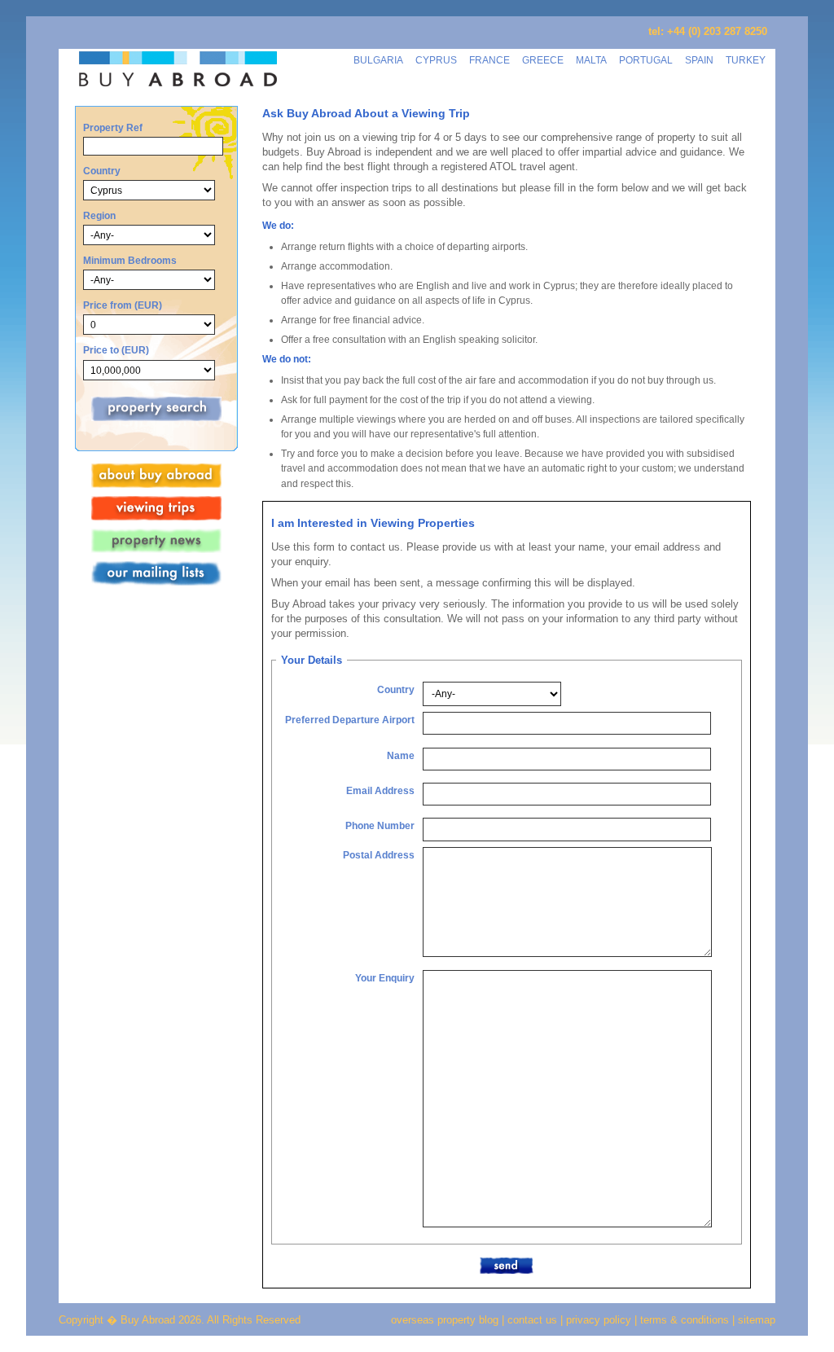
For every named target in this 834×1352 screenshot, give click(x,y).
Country (102, 170)
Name (401, 755)
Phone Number (380, 825)
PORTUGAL (646, 60)
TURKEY (746, 60)
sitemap (755, 1320)
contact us (532, 1320)
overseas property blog (444, 1320)
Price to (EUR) (116, 350)
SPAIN (699, 60)
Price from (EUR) (122, 305)
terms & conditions (686, 1320)
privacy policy (598, 1320)
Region (99, 215)
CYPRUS (436, 60)
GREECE (543, 60)
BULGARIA (378, 60)
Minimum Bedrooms (130, 260)
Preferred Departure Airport (350, 719)
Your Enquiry (385, 977)
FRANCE (489, 60)
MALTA (591, 60)
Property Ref (113, 127)
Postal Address (379, 854)
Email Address (380, 790)
